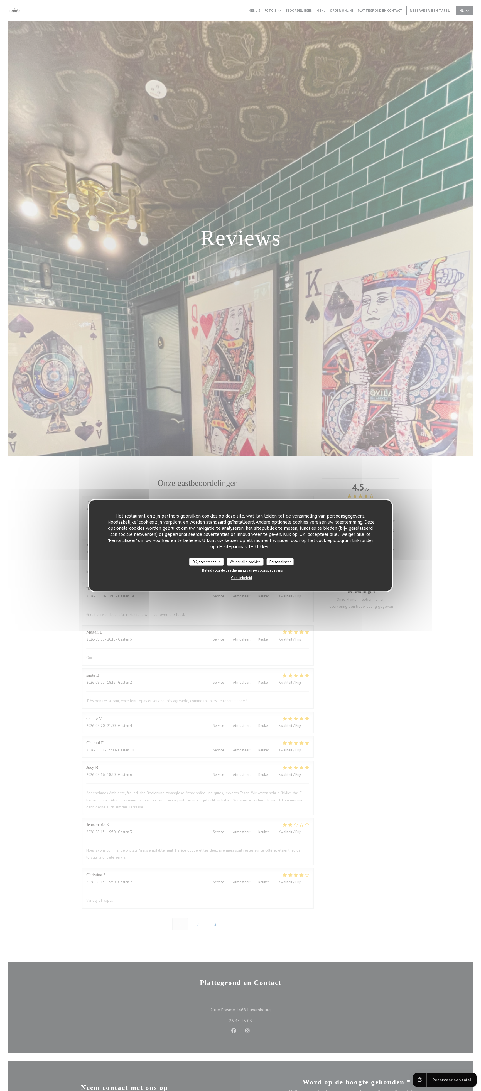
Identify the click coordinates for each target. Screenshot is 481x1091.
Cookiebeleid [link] (241, 577)
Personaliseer (280, 561)
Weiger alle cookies (245, 561)
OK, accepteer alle (206, 561)
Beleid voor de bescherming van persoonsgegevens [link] (242, 570)
